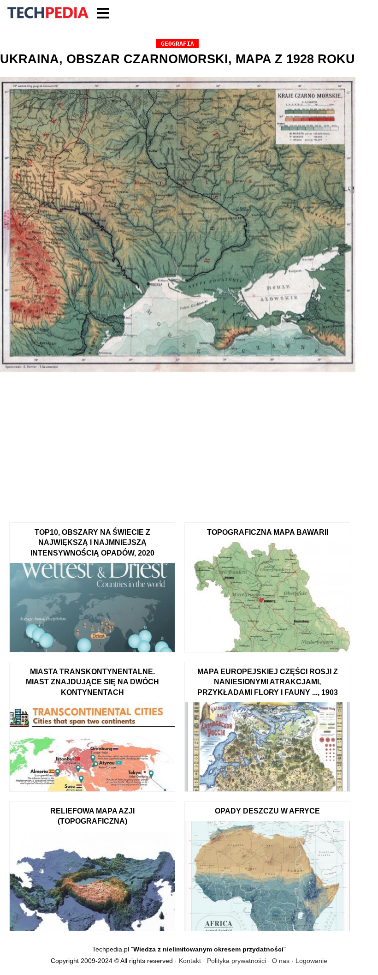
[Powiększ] (177, 226)
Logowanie (311, 960)
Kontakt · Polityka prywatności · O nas (234, 960)
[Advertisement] (177, 443)
